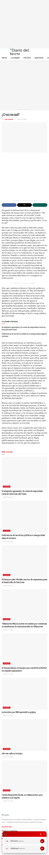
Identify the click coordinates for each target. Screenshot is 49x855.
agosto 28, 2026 (8, 497)
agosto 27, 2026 (8, 630)
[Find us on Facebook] (2, 848)
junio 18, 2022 (21, 119)
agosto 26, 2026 (8, 757)
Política (27, 58)
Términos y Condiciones (10, 831)
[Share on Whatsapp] (39, 205)
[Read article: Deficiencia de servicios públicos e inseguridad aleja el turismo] (24, 517)
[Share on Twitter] (24, 205)
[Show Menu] (3, 51)
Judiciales (39, 58)
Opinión (7, 486)
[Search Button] (46, 51)
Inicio (4, 58)
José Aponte (9, 119)
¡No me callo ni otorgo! (12, 753)
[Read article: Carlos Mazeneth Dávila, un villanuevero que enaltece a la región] (24, 776)
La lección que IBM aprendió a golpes (19, 712)
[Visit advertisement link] (24, 24)
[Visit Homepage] (24, 51)
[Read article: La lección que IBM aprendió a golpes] (24, 694)
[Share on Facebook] (9, 205)
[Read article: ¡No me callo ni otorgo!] (24, 735)
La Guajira (15, 58)
